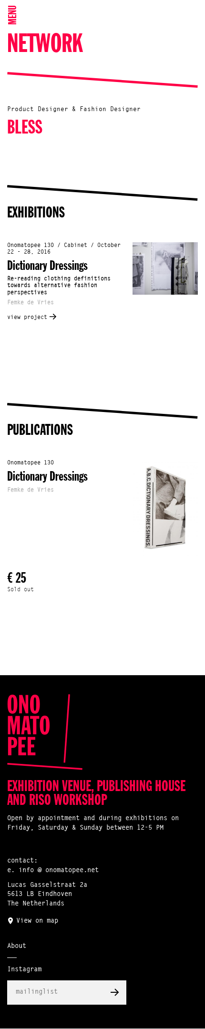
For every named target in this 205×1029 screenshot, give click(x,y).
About (16, 946)
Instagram (24, 970)
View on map (37, 921)
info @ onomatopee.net (59, 870)
